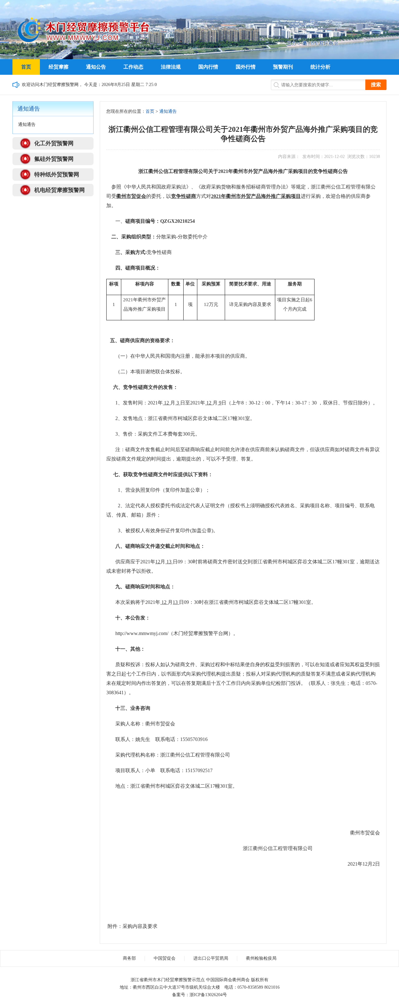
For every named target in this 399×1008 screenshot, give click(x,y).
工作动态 (133, 66)
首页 (26, 66)
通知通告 (168, 111)
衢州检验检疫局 (261, 958)
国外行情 (246, 66)
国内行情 (208, 66)
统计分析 (320, 66)
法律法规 (171, 66)
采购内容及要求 (140, 926)
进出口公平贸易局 (210, 958)
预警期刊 (283, 66)
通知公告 (96, 66)
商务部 (129, 958)
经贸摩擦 (59, 66)
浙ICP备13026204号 (208, 994)
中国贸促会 (164, 958)
